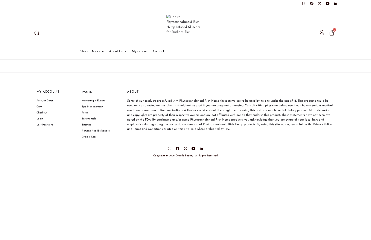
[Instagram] (303, 3)
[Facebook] (311, 3)
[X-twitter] (319, 3)
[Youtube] (327, 3)
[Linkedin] (335, 3)
